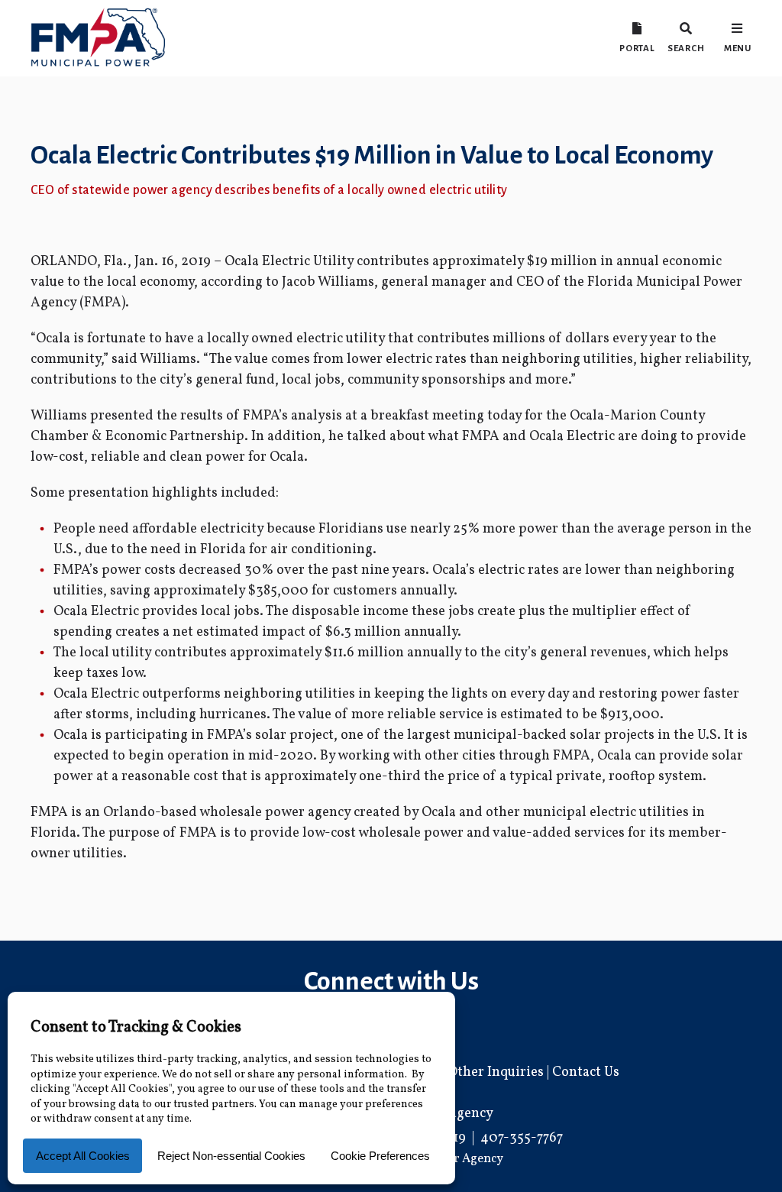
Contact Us (585, 1072)
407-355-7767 (521, 1138)
